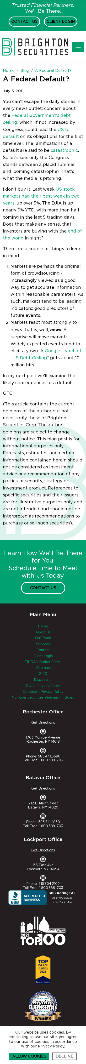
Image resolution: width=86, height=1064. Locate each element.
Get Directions (43, 722)
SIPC (43, 674)
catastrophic (64, 150)
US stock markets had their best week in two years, (41, 196)
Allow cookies (29, 1056)
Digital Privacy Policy (43, 686)
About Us (43, 632)
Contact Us (24, 21)
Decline (64, 1056)
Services (43, 644)
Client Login (61, 21)
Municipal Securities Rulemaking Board (43, 697)
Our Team (43, 638)
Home (43, 626)
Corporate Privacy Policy (43, 692)
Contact (43, 650)
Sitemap (43, 668)
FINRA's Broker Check (43, 662)
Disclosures (43, 680)
